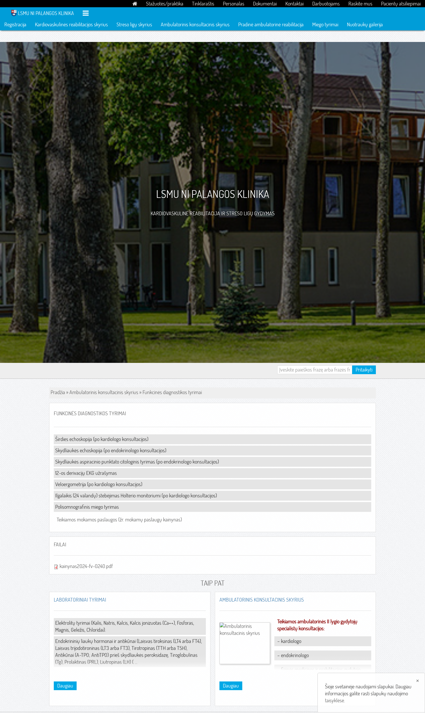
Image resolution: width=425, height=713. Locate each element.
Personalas (233, 3)
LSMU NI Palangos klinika (46, 13)
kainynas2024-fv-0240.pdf (86, 566)
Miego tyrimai (325, 24)
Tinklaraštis (203, 3)
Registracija (15, 24)
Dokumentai (265, 3)
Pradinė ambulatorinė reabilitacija (271, 24)
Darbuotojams (326, 3)
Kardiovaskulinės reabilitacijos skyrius (71, 24)
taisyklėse (334, 700)
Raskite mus (360, 3)
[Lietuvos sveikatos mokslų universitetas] (14, 12)
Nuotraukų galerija (365, 24)
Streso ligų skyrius (134, 24)
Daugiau (65, 685)
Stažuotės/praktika (164, 3)
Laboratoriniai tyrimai (80, 599)
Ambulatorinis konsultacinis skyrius (195, 24)
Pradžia (58, 392)
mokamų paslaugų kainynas (152, 519)
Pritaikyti (364, 369)
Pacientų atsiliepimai (401, 3)
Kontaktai (294, 3)
